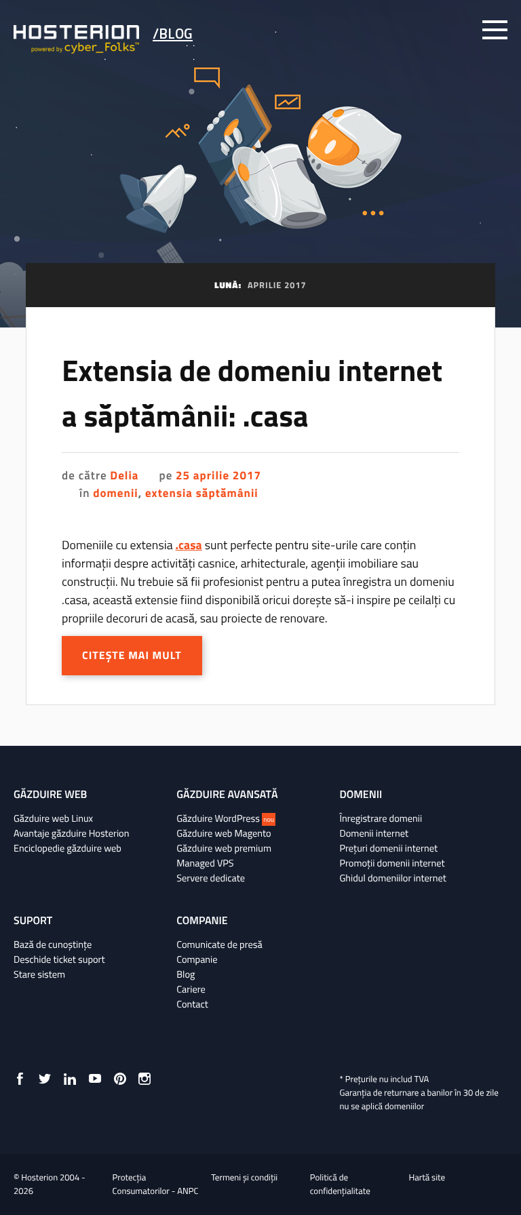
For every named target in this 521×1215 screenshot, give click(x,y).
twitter (45, 1079)
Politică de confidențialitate (340, 1184)
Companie (196, 959)
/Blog (173, 33)
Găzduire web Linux (53, 818)
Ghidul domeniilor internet (392, 878)
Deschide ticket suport (59, 959)
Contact (192, 1004)
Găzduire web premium (223, 848)
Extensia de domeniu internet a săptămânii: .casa (252, 393)
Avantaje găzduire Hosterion (71, 833)
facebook (20, 1079)
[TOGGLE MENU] (494, 29)
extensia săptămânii (201, 493)
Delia (124, 475)
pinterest (120, 1079)
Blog (185, 974)
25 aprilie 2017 (218, 475)
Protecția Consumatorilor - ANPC (156, 1184)
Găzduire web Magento (223, 833)
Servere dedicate (210, 878)
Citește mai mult (131, 656)
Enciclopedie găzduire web (67, 848)
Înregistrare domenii (380, 818)
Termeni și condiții (244, 1177)
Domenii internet (373, 833)
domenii (115, 493)
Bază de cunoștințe (53, 944)
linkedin (70, 1079)
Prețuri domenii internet (388, 848)
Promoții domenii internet (391, 863)
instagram (144, 1079)
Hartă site (426, 1177)
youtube (95, 1079)
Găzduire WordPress (225, 818)
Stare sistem (39, 974)
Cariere (191, 989)
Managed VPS (204, 863)
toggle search (457, 30)
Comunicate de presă (219, 944)
